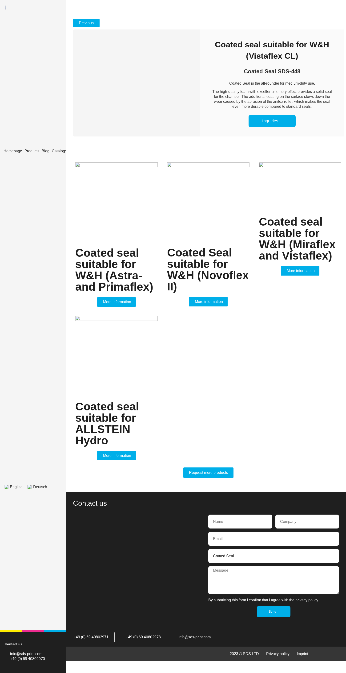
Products (31, 151)
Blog (45, 151)
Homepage (13, 151)
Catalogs (59, 151)
